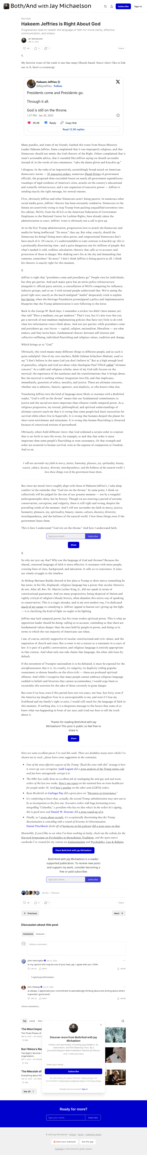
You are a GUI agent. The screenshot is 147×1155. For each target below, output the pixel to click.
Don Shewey (34, 986)
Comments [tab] (28, 934)
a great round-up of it (91, 812)
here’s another (63, 788)
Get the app (87, 1141)
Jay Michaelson (35, 39)
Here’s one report (68, 783)
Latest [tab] (32, 1021)
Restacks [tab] (40, 934)
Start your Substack (66, 1141)
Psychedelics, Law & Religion (107, 842)
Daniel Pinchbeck (37, 826)
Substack (59, 1149)
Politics (26, 18)
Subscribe (123, 6)
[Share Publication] (112, 6)
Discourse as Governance (102, 793)
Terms (81, 1134)
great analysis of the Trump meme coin (102, 769)
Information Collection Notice (72, 1081)
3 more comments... (30, 1006)
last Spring (27, 299)
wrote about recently (51, 817)
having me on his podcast (76, 826)
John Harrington (35, 960)
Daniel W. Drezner (62, 812)
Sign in (138, 6)
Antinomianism (76, 842)
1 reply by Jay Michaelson (42, 977)
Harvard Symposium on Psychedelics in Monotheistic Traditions (57, 838)
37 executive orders (58, 174)
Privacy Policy (95, 1081)
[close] (101, 1024)
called (109, 365)
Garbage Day (55, 793)
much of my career (32, 607)
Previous (32, 913)
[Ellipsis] (124, 960)
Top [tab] (24, 1021)
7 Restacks (54, 893)
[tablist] (33, 934)
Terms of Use (87, 1078)
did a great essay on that (106, 826)
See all (27, 1091)
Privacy (72, 1134)
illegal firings (93, 174)
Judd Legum (66, 769)
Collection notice (93, 1134)
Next (116, 913)
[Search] (105, 6)
